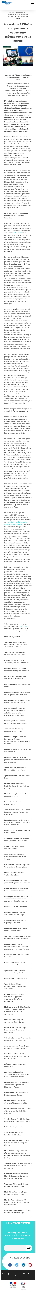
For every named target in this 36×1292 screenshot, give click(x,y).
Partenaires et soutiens (18, 1276)
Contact (4, 1274)
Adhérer (24, 1274)
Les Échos (23, 626)
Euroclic (30, 1274)
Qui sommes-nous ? (14, 1274)
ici (28, 631)
